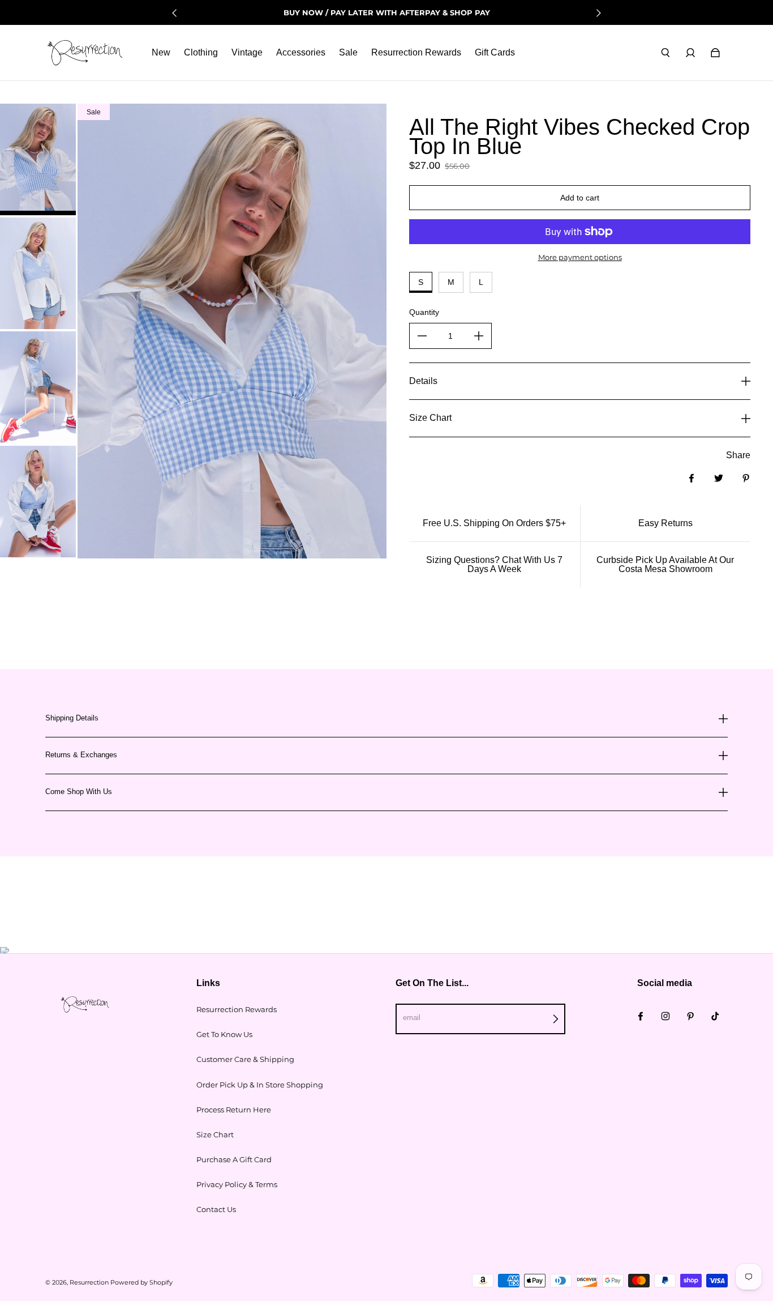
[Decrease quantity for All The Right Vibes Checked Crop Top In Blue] (422, 335)
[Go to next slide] (598, 13)
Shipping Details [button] (71, 718)
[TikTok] (715, 1016)
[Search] (665, 52)
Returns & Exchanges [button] (81, 754)
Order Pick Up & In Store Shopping (259, 1084)
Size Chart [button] (430, 418)
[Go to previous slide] (175, 13)
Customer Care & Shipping (245, 1059)
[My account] (690, 52)
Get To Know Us (224, 1034)
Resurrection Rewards (236, 1009)
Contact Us (216, 1209)
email (411, 1017)
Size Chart (215, 1134)
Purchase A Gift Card (234, 1159)
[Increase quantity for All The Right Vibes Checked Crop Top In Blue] (478, 335)
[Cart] (715, 52)
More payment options (580, 257)
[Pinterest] (690, 1016)
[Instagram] (665, 1016)
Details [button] (423, 381)
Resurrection (89, 1282)
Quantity (424, 312)
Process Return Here (233, 1109)
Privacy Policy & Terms (236, 1184)
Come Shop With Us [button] (78, 791)
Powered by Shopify (141, 1282)
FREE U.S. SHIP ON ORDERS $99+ (386, 12)
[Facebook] (640, 1016)
